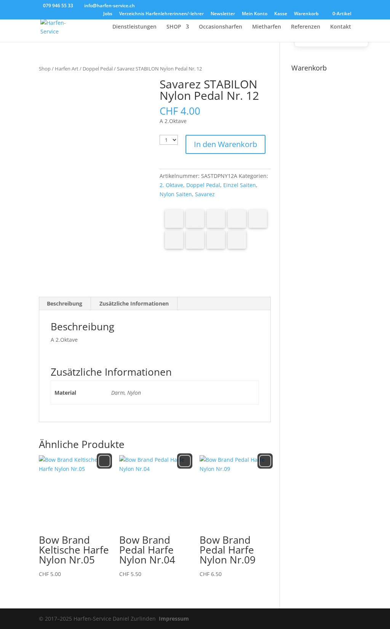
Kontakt (340, 27)
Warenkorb (306, 14)
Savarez (205, 194)
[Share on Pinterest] (216, 219)
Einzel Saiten (239, 185)
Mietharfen (266, 27)
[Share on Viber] (174, 239)
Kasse (280, 14)
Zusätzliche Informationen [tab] (134, 303)
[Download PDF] (216, 239)
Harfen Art (66, 68)
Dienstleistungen (134, 27)
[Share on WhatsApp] (258, 219)
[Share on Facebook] (174, 219)
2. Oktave (171, 185)
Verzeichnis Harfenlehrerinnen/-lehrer (161, 14)
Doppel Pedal (98, 68)
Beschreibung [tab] (64, 303)
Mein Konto (254, 14)
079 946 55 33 (58, 5)
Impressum (174, 618)
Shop (45, 68)
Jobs (107, 14)
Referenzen (305, 27)
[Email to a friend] (237, 239)
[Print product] (195, 239)
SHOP (173, 27)
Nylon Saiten (176, 194)
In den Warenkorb (225, 144)
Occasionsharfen (220, 27)
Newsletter (223, 14)
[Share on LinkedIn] (237, 219)
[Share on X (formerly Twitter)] (195, 219)
